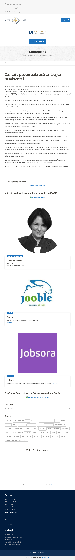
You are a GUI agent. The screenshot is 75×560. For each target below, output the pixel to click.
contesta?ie (60, 425)
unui (25, 440)
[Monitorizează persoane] (37, 185)
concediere (31, 425)
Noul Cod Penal (9, 534)
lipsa (47, 432)
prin (22, 436)
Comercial (7, 522)
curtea (28, 429)
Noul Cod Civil (8, 539)
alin (27, 421)
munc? (60, 432)
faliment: (8, 432)
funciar (20, 432)
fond (14, 432)
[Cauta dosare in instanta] (37, 197)
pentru (8, 436)
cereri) (8, 425)
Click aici (9, 322)
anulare (34, 421)
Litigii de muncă (9, 524)
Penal (6, 517)
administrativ (19, 421)
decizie (42, 429)
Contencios (8, 527)
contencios (48, 425)
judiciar (35, 432)
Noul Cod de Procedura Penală (13, 537)
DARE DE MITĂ (9, 507)
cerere (63, 421)
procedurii (55, 436)
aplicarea (50, 421)
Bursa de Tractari (56, 485)
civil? (14, 425)
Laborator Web (45, 557)
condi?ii (40, 425)
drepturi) (56, 429)
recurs (14, 440)
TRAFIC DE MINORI (10, 504)
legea (42, 432)
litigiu (53, 432)
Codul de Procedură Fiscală (12, 544)
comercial (22, 425)
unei (20, 440)
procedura (46, 436)
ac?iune (8, 421)
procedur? (37, 436)
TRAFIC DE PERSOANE (11, 502)
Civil (6, 519)
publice (8, 440)
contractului (19, 429)
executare (64, 429)
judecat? (27, 432)
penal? (67, 432)
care (57, 421)
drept (49, 429)
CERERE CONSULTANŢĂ (37, 41)
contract (9, 429)
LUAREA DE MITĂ (10, 509)
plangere (16, 436)
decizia (35, 429)
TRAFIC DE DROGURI (10, 499)
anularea (42, 421)
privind (29, 436)
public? (63, 436)
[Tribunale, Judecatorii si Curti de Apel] (37, 397)
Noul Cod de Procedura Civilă (13, 542)
